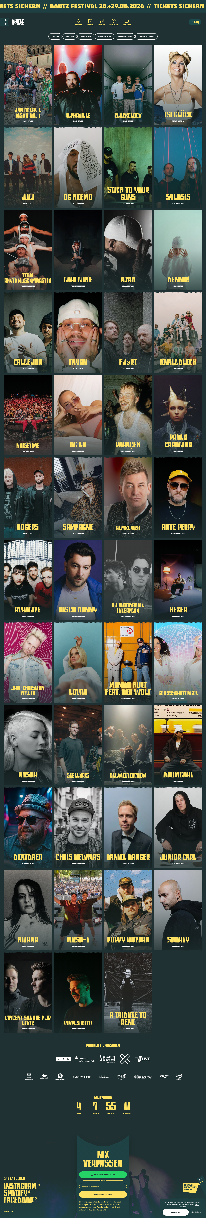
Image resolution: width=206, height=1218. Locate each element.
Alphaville (77, 115)
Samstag (70, 36)
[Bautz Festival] (14, 22)
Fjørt (128, 362)
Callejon (27, 362)
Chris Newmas (78, 857)
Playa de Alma (104, 36)
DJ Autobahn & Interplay (128, 608)
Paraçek (128, 444)
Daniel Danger (128, 857)
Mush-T (78, 939)
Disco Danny (78, 609)
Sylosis (178, 197)
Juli (27, 197)
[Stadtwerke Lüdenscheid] (107, 1059)
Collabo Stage (125, 36)
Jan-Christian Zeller (27, 690)
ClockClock (128, 115)
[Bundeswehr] (29, 1077)
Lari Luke (78, 279)
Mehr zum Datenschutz (97, 1210)
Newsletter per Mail (103, 1194)
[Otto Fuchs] (179, 1077)
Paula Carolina (178, 441)
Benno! (178, 279)
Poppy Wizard (128, 939)
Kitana (28, 939)
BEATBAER (27, 857)
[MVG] (164, 1076)
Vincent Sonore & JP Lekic (28, 1020)
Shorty (178, 939)
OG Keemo (77, 197)
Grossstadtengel (178, 693)
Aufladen (127, 25)
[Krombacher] (142, 1077)
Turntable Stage (146, 36)
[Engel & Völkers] (82, 1077)
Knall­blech (178, 362)
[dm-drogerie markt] (44, 1076)
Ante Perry (178, 527)
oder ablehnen (196, 1212)
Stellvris (78, 775)
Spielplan (113, 25)
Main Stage (85, 36)
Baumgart (178, 774)
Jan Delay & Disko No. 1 (28, 113)
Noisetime (27, 446)
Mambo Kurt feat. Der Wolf (128, 689)
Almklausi (128, 528)
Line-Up (101, 25)
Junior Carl (178, 857)
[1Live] (142, 1059)
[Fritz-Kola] (104, 1076)
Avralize (28, 609)
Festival (90, 25)
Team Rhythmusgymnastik (27, 278)
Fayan (78, 362)
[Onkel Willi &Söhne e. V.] (125, 1059)
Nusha (27, 774)
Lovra (78, 692)
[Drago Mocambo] (60, 1076)
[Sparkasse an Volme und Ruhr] (85, 1059)
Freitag (55, 36)
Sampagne (78, 527)
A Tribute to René (128, 1019)
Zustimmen (175, 1212)
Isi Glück (178, 114)
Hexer (178, 609)
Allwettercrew (128, 775)
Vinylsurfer (78, 1023)
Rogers (28, 527)
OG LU (78, 444)
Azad (128, 279)
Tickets (78, 25)
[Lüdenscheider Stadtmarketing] (63, 1059)
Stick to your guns (128, 194)
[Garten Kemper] (121, 1077)
